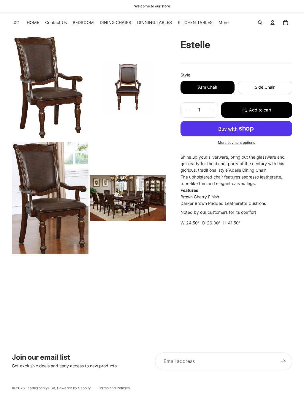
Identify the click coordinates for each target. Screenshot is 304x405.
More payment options (236, 143)
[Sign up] (283, 361)
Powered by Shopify (74, 388)
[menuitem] (224, 22)
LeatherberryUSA (40, 388)
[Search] (260, 22)
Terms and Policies (114, 388)
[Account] (272, 22)
